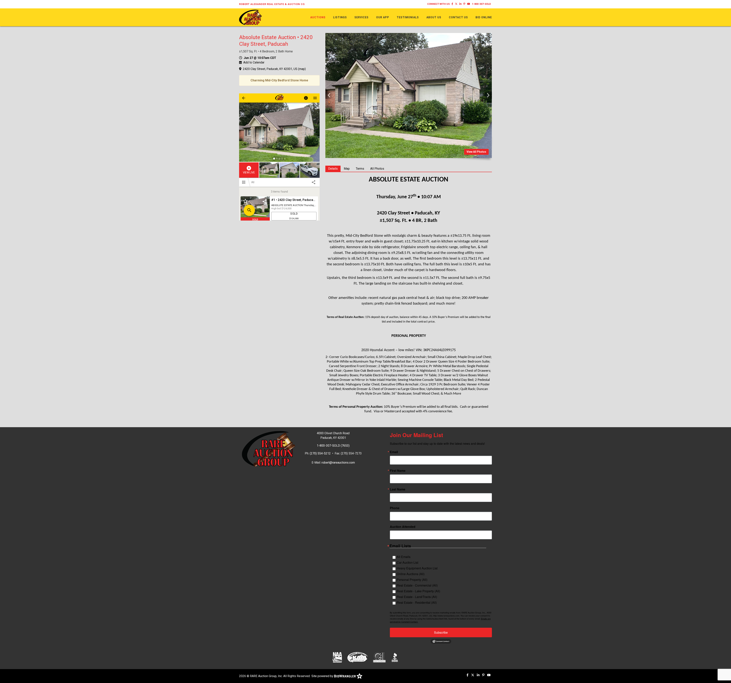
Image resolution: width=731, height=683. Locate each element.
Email (394, 451)
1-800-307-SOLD (481, 3)
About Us (433, 17)
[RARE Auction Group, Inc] (250, 17)
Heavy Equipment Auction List (417, 568)
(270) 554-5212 (320, 453)
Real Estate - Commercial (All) (417, 585)
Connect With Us (438, 3)
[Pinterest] (464, 3)
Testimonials (408, 17)
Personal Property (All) (412, 579)
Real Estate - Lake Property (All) (418, 591)
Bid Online (484, 17)
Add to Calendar (253, 62)
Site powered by (322, 676)
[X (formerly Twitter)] (456, 3)
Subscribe (441, 632)
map (302, 69)
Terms (360, 168)
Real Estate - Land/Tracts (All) (417, 597)
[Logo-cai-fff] (379, 657)
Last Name (397, 489)
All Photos (377, 168)
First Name (397, 470)
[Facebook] (452, 3)
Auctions (318, 17)
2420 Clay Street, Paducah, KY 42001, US (270, 69)
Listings (340, 17)
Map (347, 168)
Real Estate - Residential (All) (417, 602)
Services (361, 17)
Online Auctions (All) (411, 574)
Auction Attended (402, 526)
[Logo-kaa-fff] (357, 657)
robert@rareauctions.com (338, 462)
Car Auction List (407, 562)
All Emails (403, 557)
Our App (382, 17)
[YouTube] (468, 3)
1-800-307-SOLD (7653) (333, 445)
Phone (394, 508)
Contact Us (458, 17)
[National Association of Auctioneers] (337, 657)
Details (333, 168)
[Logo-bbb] (395, 657)
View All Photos (476, 151)
